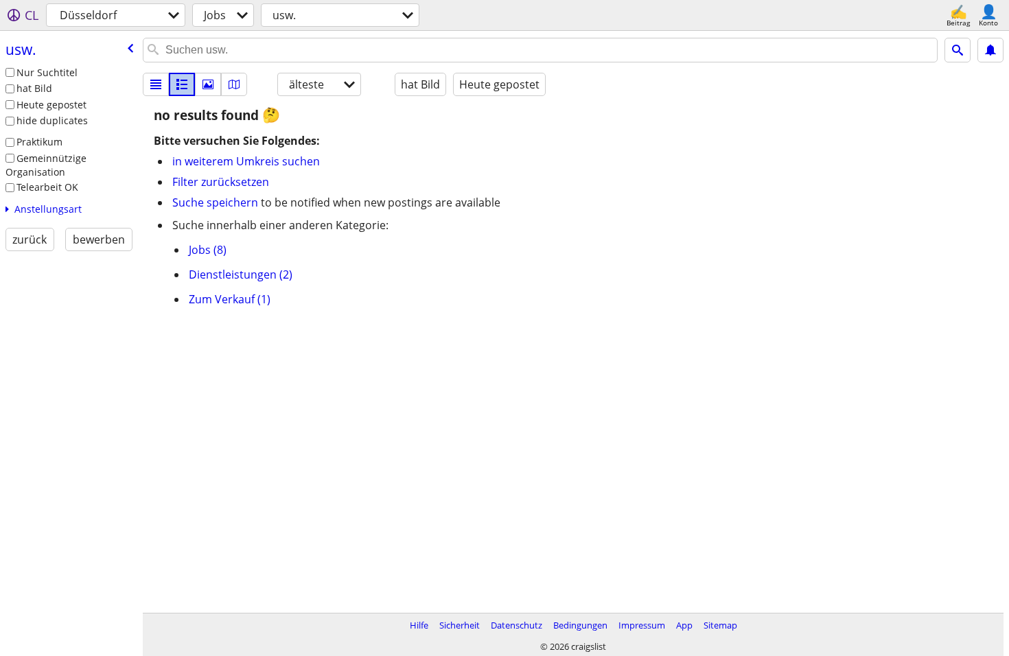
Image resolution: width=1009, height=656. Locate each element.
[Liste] (156, 84)
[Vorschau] (182, 84)
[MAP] (234, 84)
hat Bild (34, 88)
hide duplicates (52, 120)
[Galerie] (208, 84)
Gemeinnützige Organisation (45, 165)
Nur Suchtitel (47, 72)
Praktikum (39, 141)
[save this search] (990, 50)
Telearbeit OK (47, 187)
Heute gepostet (51, 104)
